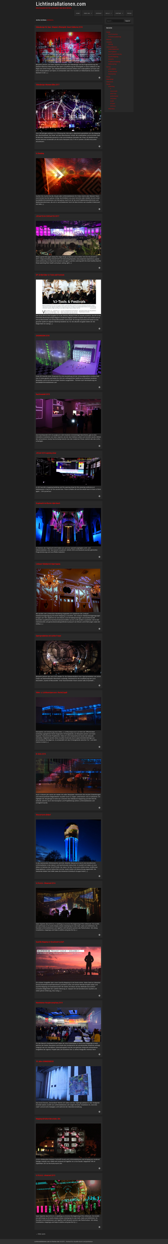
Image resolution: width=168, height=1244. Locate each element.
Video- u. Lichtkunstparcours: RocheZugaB (51, 693)
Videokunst (109, 82)
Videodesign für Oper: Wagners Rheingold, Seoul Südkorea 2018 (59, 27)
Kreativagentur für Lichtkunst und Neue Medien (53, 8)
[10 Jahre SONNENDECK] (68, 1101)
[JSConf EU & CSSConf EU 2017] (68, 255)
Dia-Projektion (112, 51)
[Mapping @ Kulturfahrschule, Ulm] (68, 1157)
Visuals (108, 84)
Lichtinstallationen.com (61, 4)
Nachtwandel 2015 (43, 394)
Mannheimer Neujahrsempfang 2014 (49, 1003)
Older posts (40, 1234)
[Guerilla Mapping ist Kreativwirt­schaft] (68, 980)
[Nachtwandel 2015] (68, 433)
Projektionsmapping (114, 61)
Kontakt (99, 13)
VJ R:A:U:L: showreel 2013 (45, 1176)
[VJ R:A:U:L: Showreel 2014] (68, 922)
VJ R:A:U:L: (50, 20)
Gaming (110, 44)
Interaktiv (109, 42)
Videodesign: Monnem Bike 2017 (48, 85)
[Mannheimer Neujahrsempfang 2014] (68, 1041)
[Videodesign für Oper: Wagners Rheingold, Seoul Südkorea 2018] (68, 62)
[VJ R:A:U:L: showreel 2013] (68, 1214)
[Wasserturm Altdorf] (68, 861)
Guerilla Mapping (113, 56)
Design (108, 32)
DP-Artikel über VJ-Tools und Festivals (50, 275)
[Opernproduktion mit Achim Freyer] (68, 674)
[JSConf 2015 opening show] (68, 485)
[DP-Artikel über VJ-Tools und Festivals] (68, 313)
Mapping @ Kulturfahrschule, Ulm (48, 1119)
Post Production (113, 34)
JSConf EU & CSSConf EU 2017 (47, 216)
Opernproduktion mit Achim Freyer (48, 636)
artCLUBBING (112, 69)
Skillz (108, 13)
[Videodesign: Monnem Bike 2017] (68, 131)
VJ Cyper (112, 103)
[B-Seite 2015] (68, 792)
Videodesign (109, 79)
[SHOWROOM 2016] (68, 374)
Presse (129, 13)
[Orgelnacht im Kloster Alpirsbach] (68, 546)
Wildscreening (112, 64)
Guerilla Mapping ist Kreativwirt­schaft (50, 942)
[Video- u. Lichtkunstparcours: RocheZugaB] (68, 730)
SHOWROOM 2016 (42, 336)
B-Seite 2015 (41, 754)
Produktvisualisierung (114, 37)
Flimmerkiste (112, 74)
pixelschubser (114, 96)
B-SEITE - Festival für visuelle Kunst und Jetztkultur (76, 1241)
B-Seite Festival (112, 71)
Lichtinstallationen (111, 47)
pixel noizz (113, 93)
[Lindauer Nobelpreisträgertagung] (68, 612)
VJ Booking (40, 154)
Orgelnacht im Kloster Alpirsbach (48, 503)
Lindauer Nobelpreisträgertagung (48, 564)
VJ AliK (112, 101)
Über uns (87, 13)
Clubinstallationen (113, 49)
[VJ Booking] (68, 194)
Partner (118, 13)
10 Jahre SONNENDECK (45, 1062)
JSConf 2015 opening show (46, 453)
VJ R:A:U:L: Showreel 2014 (45, 883)
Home (78, 13)
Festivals (108, 39)
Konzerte (111, 59)
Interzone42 (113, 91)
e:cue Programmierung (115, 54)
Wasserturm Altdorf (43, 815)
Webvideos (111, 109)
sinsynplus (113, 98)
